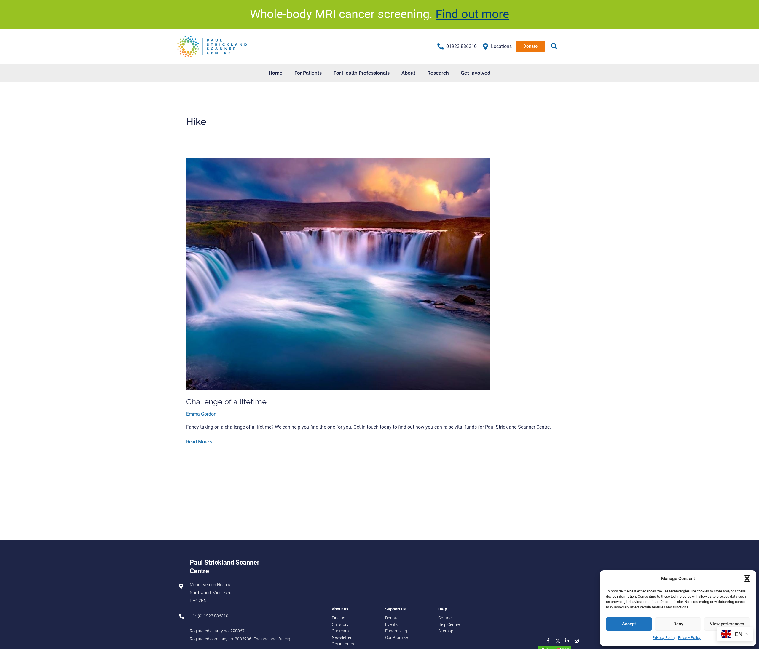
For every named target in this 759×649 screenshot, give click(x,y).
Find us (338, 618)
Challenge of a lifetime (226, 401)
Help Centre (449, 624)
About (408, 73)
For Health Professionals (362, 73)
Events (391, 624)
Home (276, 73)
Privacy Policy (664, 638)
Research (438, 73)
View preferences (727, 623)
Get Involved (475, 73)
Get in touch (343, 644)
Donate (391, 618)
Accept (629, 623)
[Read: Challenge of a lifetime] (338, 273)
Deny (678, 623)
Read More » (199, 441)
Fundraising (396, 631)
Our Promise (396, 637)
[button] (747, 578)
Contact (445, 618)
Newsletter (342, 637)
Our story (340, 624)
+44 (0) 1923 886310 (209, 615)
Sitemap (445, 631)
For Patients (308, 73)
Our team (340, 631)
